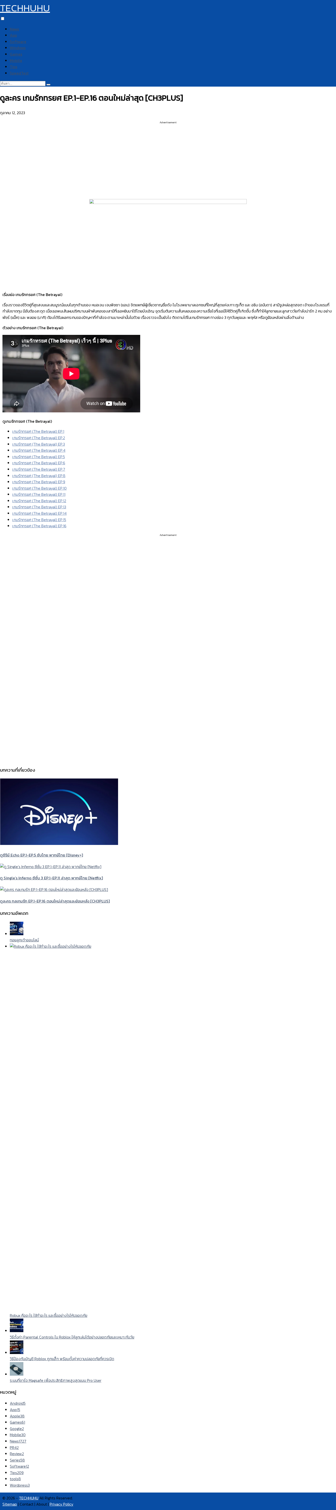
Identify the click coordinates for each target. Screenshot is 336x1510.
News (14, 29)
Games (16, 54)
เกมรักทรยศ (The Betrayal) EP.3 (38, 444)
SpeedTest (19, 73)
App (13, 35)
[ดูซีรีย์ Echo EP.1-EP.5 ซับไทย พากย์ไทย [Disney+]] (59, 843)
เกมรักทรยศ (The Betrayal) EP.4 (38, 450)
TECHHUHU (25, 7)
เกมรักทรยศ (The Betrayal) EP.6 (38, 463)
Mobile (16, 60)
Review (17, 1454)
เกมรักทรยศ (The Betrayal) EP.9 (38, 482)
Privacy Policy (61, 1504)
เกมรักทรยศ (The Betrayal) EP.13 (39, 507)
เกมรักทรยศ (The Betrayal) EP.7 (38, 469)
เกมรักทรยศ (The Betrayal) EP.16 (39, 526)
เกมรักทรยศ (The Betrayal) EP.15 (39, 520)
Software (18, 42)
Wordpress (20, 1485)
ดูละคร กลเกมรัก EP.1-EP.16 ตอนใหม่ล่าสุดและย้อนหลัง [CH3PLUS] (55, 901)
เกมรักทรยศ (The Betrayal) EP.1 (38, 431)
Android (18, 1403)
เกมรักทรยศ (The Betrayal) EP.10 (39, 488)
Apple (17, 1416)
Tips (13, 67)
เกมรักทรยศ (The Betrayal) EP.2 (38, 438)
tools (15, 1479)
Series (17, 1460)
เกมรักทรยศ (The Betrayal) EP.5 (38, 457)
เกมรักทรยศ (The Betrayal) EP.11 (38, 494)
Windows (18, 48)
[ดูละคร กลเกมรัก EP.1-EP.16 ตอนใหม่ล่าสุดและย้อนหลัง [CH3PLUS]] (54, 889)
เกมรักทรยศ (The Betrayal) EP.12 (39, 501)
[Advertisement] (168, 159)
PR (14, 1447)
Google (17, 1429)
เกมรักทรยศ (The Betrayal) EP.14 (39, 513)
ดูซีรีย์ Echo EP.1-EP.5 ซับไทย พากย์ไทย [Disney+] (41, 855)
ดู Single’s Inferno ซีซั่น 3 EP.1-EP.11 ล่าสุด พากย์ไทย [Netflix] (51, 878)
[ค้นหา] (48, 84)
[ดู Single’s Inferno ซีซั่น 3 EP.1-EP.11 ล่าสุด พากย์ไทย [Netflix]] (50, 867)
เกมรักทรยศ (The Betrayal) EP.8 (38, 476)
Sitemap (9, 1504)
